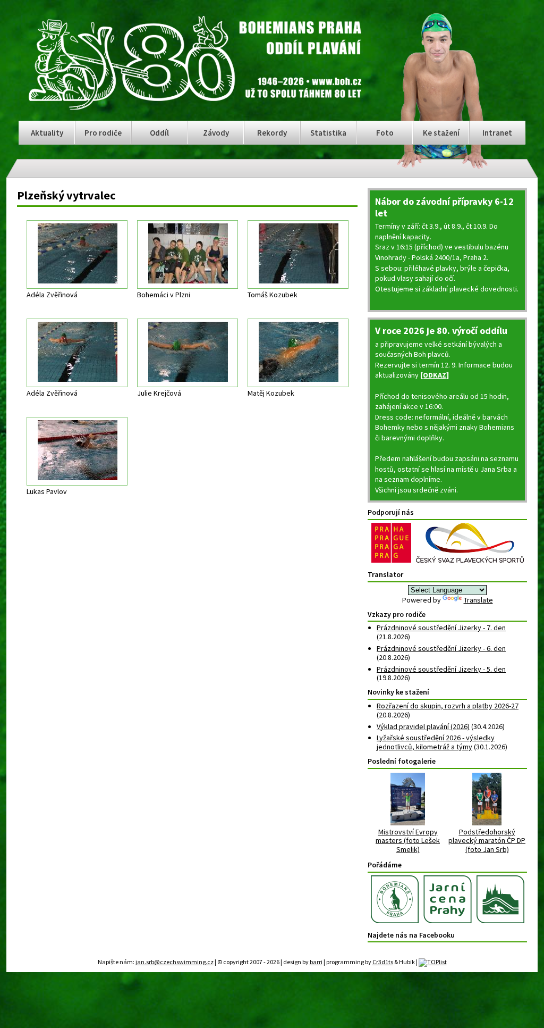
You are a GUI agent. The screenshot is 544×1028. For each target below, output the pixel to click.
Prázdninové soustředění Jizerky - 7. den (441, 627)
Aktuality (47, 133)
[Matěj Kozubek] (298, 353)
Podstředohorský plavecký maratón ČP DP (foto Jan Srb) (486, 840)
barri (316, 962)
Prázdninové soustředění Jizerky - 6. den (441, 648)
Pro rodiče (103, 133)
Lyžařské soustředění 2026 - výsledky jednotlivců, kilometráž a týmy (436, 742)
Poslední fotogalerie (402, 761)
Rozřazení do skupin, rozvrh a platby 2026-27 (447, 706)
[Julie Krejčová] (187, 353)
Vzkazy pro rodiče (397, 614)
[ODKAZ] (434, 375)
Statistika (328, 133)
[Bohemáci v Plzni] (187, 254)
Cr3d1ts (382, 962)
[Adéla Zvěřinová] (77, 254)
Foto (385, 133)
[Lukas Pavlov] (77, 451)
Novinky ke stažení (398, 692)
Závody (216, 133)
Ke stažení (441, 133)
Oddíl (159, 133)
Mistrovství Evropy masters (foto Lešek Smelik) (408, 840)
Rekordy (272, 133)
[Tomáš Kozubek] (298, 254)
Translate (478, 600)
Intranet (497, 133)
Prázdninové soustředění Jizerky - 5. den (441, 669)
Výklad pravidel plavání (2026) (423, 726)
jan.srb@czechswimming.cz (174, 962)
